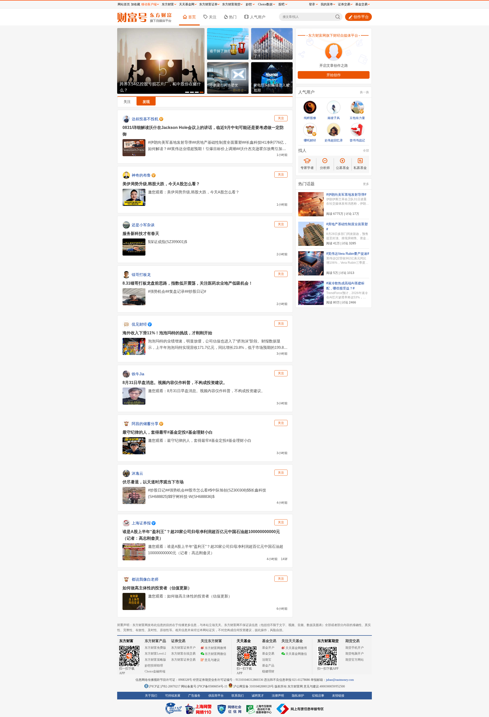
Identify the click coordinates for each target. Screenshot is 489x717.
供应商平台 (216, 695)
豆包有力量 (357, 118)
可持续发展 (172, 695)
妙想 (249, 4)
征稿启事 (318, 695)
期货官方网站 (354, 659)
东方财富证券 (208, 4)
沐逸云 (137, 473)
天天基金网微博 (296, 648)
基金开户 (268, 647)
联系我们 (238, 695)
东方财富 (126, 641)
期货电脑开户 (354, 653)
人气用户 (257, 17)
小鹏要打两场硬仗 (224, 85)
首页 (192, 17)
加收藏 (135, 4)
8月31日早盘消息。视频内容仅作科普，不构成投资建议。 (175, 382)
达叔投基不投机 (145, 119)
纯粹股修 (310, 118)
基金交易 (268, 653)
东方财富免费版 (155, 647)
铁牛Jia (138, 374)
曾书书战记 (357, 140)
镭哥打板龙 (141, 274)
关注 (212, 17)
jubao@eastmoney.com (340, 680)
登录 (312, 4)
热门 (233, 17)
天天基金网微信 (296, 654)
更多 (366, 184)
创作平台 (361, 17)
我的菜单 (327, 4)
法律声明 (278, 695)
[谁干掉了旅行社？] (228, 44)
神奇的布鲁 (141, 175)
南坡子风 (334, 118)
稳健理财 (268, 671)
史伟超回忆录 (333, 140)
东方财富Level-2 (155, 653)
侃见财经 (139, 324)
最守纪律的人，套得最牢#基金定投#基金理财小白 (168, 432)
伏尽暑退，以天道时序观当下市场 (153, 482)
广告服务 (194, 695)
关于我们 (151, 695)
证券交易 (344, 4)
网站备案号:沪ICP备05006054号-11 (204, 686)
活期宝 (266, 659)
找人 (302, 150)
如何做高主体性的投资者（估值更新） (157, 588)
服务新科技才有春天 (141, 233)
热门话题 (306, 184)
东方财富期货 (328, 641)
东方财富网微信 (215, 654)
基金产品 (268, 665)
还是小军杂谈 (143, 225)
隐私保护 (298, 695)
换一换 (364, 92)
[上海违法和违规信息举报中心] (260, 709)
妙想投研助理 (154, 665)
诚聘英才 (258, 695)
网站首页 (124, 4)
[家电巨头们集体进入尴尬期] (272, 78)
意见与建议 (212, 660)
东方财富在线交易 (183, 653)
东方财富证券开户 (183, 647)
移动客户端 (149, 4)
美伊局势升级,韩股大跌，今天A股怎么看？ (161, 184)
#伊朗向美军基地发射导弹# (346, 194)
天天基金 (244, 641)
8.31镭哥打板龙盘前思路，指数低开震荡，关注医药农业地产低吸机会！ (188, 283)
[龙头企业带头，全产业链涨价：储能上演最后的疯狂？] (161, 61)
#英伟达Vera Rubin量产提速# (347, 254)
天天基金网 (186, 4)
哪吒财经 (310, 140)
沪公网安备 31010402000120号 (253, 686)
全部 (366, 150)
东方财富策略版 (155, 659)
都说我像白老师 (145, 579)
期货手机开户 (354, 647)
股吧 (281, 4)
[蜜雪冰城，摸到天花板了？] (272, 44)
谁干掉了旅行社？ (224, 51)
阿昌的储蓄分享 (145, 423)
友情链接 (338, 695)
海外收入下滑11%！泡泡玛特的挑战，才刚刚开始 (167, 333)
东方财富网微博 (215, 648)
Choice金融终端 (155, 671)
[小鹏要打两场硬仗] (228, 78)
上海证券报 (141, 523)
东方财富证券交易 (183, 659)
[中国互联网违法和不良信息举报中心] (300, 709)
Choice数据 (265, 4)
